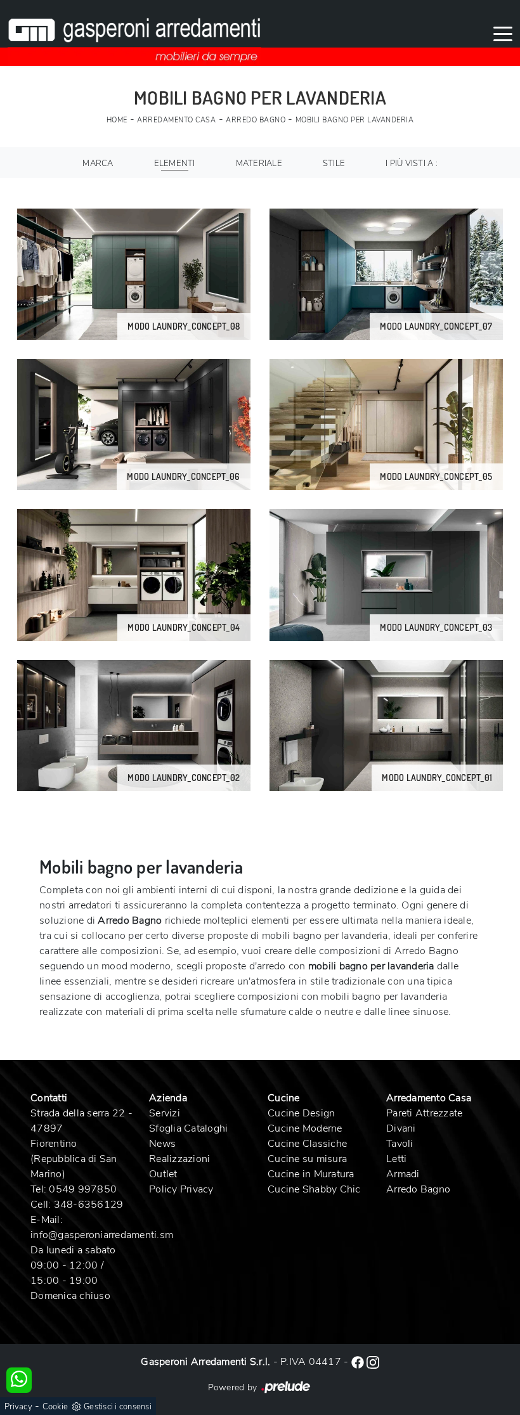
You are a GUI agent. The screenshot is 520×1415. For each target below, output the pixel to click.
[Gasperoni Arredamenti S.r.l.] (134, 33)
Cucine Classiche (307, 1144)
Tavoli (399, 1144)
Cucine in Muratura (311, 1174)
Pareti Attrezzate (424, 1113)
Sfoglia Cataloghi (188, 1128)
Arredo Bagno (255, 120)
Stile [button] (334, 163)
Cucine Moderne (305, 1128)
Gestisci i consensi (118, 1406)
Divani (401, 1128)
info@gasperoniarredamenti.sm (101, 1235)
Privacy (18, 1406)
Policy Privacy (181, 1189)
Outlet (163, 1174)
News (162, 1144)
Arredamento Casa (176, 120)
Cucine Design (301, 1113)
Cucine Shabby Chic (314, 1189)
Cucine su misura (307, 1159)
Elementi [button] (174, 163)
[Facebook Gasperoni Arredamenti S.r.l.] (359, 1362)
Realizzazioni (179, 1159)
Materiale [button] (259, 163)
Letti (396, 1159)
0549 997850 (83, 1189)
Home (117, 120)
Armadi (403, 1174)
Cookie (55, 1406)
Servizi (164, 1113)
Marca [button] (97, 163)
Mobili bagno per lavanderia (355, 120)
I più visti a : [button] (412, 163)
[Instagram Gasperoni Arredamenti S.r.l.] (373, 1362)
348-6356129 (89, 1204)
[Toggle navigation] (502, 33)
